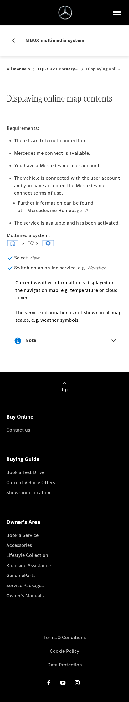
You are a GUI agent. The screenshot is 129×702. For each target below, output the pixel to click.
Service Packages (25, 585)
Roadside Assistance (28, 565)
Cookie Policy (64, 651)
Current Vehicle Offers (30, 482)
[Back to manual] (16, 40)
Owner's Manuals (25, 595)
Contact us (18, 430)
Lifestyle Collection (27, 555)
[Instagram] (77, 682)
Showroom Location (28, 492)
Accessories (19, 545)
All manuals (18, 69)
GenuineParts (20, 575)
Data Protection (64, 665)
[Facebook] (49, 682)
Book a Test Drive (25, 472)
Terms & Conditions (65, 637)
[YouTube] (63, 682)
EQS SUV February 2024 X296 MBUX (58, 69)
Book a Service (22, 535)
